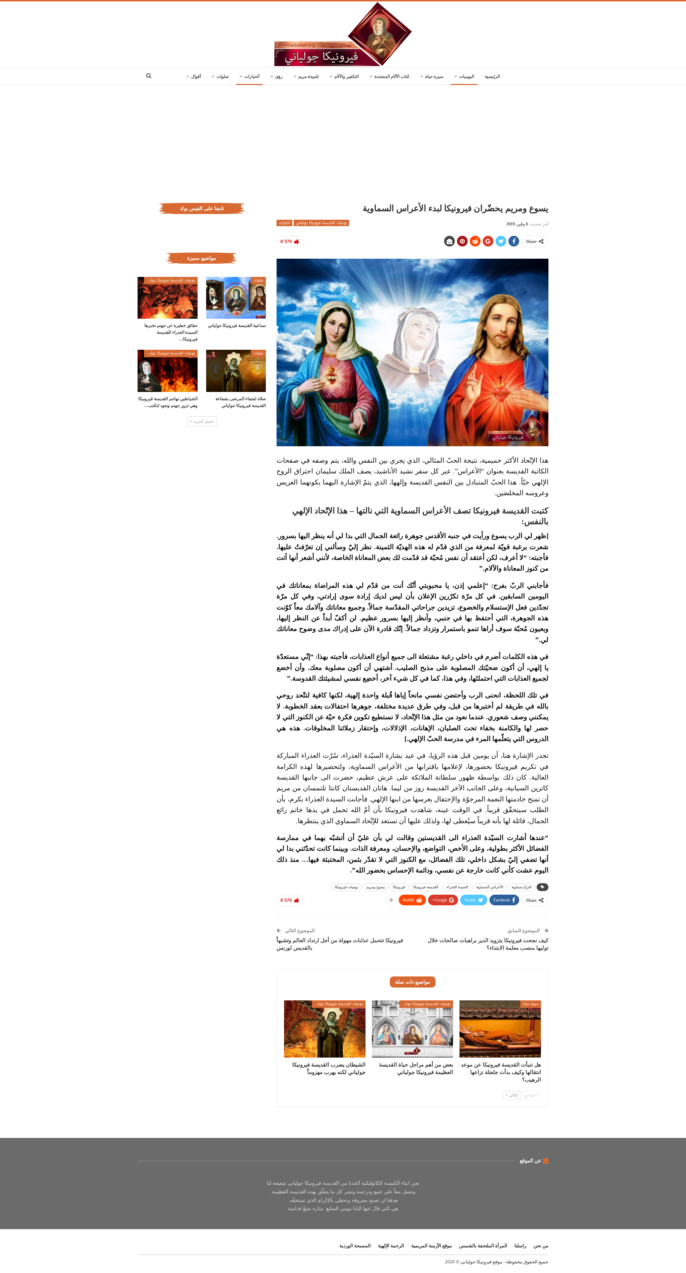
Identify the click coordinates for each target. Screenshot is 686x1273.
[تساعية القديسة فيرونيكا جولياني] (236, 298)
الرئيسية (492, 76)
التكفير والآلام (346, 76)
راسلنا (520, 1245)
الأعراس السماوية (489, 887)
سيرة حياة (434, 76)
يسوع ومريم (375, 887)
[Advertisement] (343, 139)
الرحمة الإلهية (391, 1245)
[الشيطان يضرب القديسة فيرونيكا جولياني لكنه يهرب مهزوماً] (325, 1028)
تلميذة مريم (308, 76)
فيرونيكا (399, 887)
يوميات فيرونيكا (346, 887)
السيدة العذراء (457, 887)
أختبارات (251, 76)
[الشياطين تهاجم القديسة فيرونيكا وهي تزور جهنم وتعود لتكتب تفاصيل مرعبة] (168, 371)
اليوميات (466, 76)
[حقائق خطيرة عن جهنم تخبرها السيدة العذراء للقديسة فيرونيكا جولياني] (168, 298)
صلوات (223, 76)
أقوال (196, 76)
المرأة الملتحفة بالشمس (483, 1245)
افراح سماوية (522, 887)
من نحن (540, 1245)
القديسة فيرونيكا (425, 887)
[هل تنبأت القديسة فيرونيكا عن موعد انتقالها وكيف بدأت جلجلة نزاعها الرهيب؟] (500, 1028)
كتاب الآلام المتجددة (391, 76)
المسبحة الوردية (355, 1245)
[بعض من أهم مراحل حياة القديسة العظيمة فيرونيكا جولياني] (412, 1028)
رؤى (279, 76)
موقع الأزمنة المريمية (431, 1245)
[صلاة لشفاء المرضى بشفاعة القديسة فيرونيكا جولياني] (236, 371)
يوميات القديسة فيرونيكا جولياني (321, 223)
